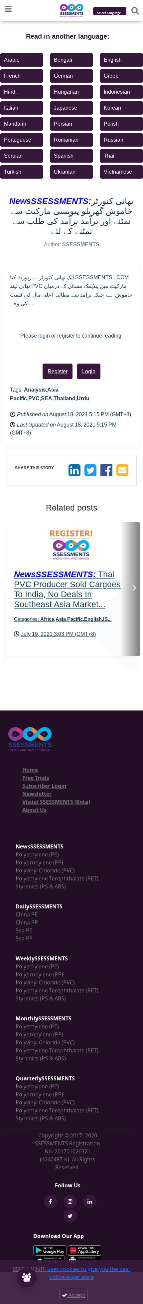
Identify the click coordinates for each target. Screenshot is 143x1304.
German (63, 76)
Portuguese (17, 140)
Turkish (12, 172)
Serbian (13, 156)
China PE (27, 914)
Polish (111, 124)
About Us (34, 809)
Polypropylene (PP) (39, 862)
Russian (113, 140)
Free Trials (35, 777)
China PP (27, 922)
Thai (109, 156)
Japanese (65, 108)
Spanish (63, 156)
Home (30, 769)
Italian (11, 108)
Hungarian (66, 92)
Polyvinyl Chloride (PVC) (45, 870)
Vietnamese (118, 172)
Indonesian (117, 92)
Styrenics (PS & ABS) (41, 886)
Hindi (10, 92)
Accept (76, 1295)
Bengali (63, 60)
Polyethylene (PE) (37, 854)
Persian (63, 124)
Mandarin (15, 124)
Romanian (66, 140)
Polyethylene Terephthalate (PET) (57, 878)
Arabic (11, 60)
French (12, 76)
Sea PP (24, 938)
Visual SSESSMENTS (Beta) (56, 801)
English (113, 60)
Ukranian (64, 172)
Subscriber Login (44, 785)
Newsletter (37, 793)
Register (58, 371)
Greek (111, 76)
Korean (112, 108)
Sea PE (24, 930)
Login (88, 371)
